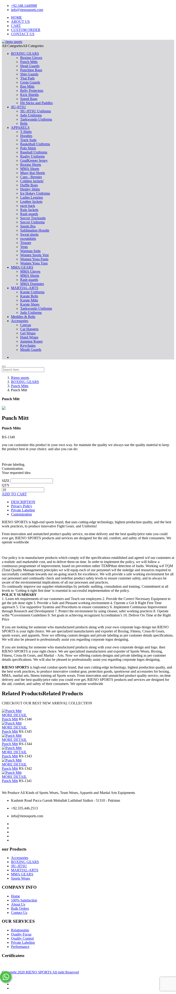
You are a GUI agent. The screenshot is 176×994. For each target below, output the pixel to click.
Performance (20, 947)
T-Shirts (26, 132)
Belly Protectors (31, 91)
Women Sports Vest (34, 255)
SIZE (6, 481)
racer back (27, 206)
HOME (16, 17)
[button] (23, 46)
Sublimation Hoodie (34, 230)
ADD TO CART (14, 494)
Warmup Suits (30, 251)
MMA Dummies (32, 284)
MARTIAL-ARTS (24, 288)
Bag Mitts (27, 86)
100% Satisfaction (24, 900)
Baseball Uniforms (33, 152)
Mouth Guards (30, 350)
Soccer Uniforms (32, 222)
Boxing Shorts (30, 165)
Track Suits (28, 140)
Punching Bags (31, 70)
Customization (21, 514)
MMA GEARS (22, 267)
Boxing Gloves (31, 58)
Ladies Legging (31, 197)
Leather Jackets (31, 202)
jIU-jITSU (18, 107)
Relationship (20, 930)
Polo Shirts (28, 148)
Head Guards (29, 66)
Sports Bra (28, 226)
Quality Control (22, 938)
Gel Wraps (28, 333)
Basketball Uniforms (35, 144)
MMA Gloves (30, 271)
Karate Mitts (29, 300)
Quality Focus (21, 934)
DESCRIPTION (23, 502)
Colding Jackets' (32, 181)
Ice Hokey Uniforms (35, 193)
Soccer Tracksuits (33, 218)
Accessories (19, 321)
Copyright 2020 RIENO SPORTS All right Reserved (40, 972)
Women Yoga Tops (34, 263)
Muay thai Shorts (32, 173)
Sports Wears (20, 878)
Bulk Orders (20, 908)
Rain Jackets (29, 210)
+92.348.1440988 (24, 6)
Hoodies (26, 136)
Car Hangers (29, 329)
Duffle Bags (29, 185)
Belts (24, 123)
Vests (24, 247)
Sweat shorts (29, 234)
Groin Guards (30, 82)
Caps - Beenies (31, 177)
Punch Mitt (10, 719)
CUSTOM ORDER (25, 30)
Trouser (25, 243)
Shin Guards (29, 74)
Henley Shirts (30, 189)
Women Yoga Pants (34, 259)
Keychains (28, 345)
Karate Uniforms (32, 292)
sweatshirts (28, 239)
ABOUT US (20, 22)
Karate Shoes (29, 304)
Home (15, 896)
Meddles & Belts (23, 317)
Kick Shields (29, 95)
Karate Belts (29, 296)
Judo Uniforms (31, 115)
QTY (6, 485)
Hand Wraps (29, 337)
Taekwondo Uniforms (36, 119)
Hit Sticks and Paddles (36, 103)
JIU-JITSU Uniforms (35, 111)
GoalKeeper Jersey (34, 160)
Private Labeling (23, 510)
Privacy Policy (21, 506)
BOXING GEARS (25, 54)
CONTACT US (22, 34)
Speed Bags (28, 99)
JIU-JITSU (19, 866)
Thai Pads (27, 78)
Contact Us (19, 913)
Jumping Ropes (31, 341)
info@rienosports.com (27, 10)
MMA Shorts (29, 169)
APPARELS (20, 128)
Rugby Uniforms (32, 156)
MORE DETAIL (14, 715)
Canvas (25, 325)
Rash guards (29, 214)
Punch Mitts (29, 62)
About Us (18, 904)
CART (16, 26)
